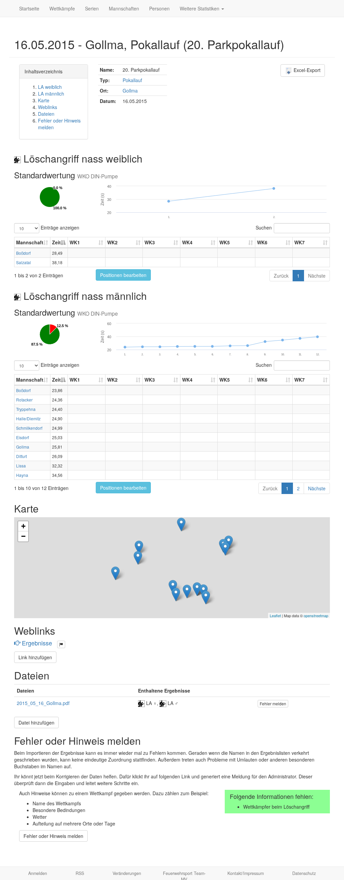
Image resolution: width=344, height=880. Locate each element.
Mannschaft (29, 242)
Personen (159, 8)
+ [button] (23, 526)
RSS (80, 873)
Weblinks (47, 107)
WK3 (149, 242)
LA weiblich (50, 86)
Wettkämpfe (62, 8)
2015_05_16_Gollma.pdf (43, 703)
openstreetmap (316, 615)
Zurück (281, 275)
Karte (43, 100)
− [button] (23, 536)
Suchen (264, 227)
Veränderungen (127, 873)
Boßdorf (23, 253)
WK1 (75, 242)
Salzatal (23, 262)
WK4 (187, 242)
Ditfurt (21, 456)
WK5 (224, 242)
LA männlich (51, 93)
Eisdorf (22, 437)
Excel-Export (306, 70)
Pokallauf (132, 80)
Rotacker (24, 399)
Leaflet (275, 615)
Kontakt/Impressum (245, 873)
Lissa (21, 465)
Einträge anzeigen (59, 227)
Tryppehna (26, 409)
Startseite (29, 8)
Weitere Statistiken (200, 8)
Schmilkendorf (29, 428)
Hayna (22, 475)
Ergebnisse (37, 642)
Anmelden (37, 873)
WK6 (262, 242)
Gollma (130, 90)
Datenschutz (304, 873)
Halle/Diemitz (28, 418)
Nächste (317, 275)
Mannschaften (124, 8)
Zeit (56, 242)
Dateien (46, 113)
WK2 (112, 242)
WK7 (299, 242)
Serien (92, 8)
